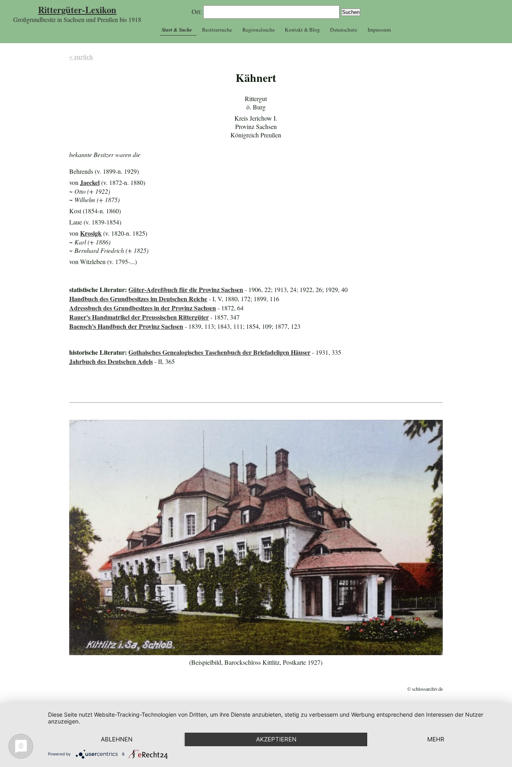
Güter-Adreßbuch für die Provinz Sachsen (185, 289)
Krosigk (91, 233)
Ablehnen (116, 739)
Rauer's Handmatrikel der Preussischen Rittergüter (139, 317)
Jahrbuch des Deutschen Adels (111, 361)
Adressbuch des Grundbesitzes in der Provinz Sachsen (142, 307)
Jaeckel (90, 182)
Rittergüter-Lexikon (77, 9)
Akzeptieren (276, 739)
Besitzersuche (217, 29)
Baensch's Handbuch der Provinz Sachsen (126, 326)
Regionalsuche (258, 29)
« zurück (81, 56)
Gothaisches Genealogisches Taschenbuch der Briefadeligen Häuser (219, 352)
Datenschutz (343, 29)
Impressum (379, 29)
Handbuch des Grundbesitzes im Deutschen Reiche (138, 298)
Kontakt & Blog (302, 29)
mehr (435, 739)
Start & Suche (177, 29)
